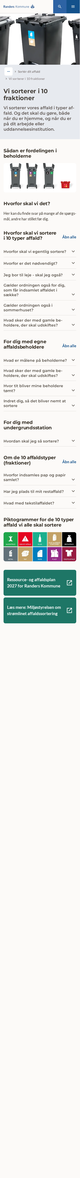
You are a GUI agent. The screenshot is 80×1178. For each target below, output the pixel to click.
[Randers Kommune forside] (20, 6)
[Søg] (59, 6)
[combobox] (8, 71)
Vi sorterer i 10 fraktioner (27, 79)
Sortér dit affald (29, 71)
